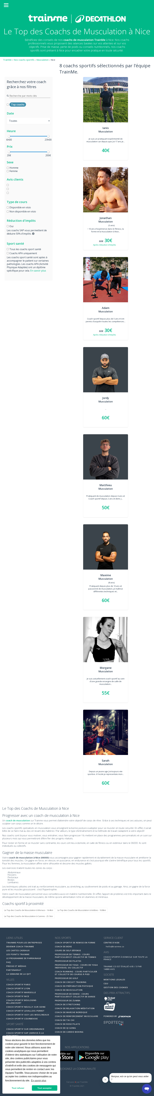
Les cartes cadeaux (18, 950)
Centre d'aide (112, 942)
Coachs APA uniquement (23, 253)
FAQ (8, 962)
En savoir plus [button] (38, 1080)
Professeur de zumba (67, 1000)
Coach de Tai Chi (64, 1020)
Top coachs (17, 104)
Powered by (111, 1016)
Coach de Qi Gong (65, 1028)
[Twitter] (77, 1076)
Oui (11, 226)
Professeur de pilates (68, 961)
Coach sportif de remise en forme (75, 942)
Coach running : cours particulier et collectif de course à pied (76, 973)
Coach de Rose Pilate (67, 1024)
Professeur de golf (66, 978)
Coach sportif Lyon (18, 988)
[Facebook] (71, 1076)
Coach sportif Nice (17, 996)
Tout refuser (18, 1088)
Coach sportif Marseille (21, 992)
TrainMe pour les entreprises (24, 942)
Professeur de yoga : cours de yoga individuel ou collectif (76, 966)
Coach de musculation (69, 990)
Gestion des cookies (116, 987)
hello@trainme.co (114, 946)
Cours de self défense (68, 950)
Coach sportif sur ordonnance (25, 1029)
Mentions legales (114, 979)
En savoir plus (38, 270)
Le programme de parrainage (23, 958)
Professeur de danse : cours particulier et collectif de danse (75, 995)
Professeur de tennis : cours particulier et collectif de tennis (75, 955)
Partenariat (14, 970)
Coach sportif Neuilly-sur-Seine (26, 1006)
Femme (13, 171)
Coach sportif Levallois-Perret (25, 1010)
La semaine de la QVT (18, 974)
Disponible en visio (20, 207)
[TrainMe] (77, 18)
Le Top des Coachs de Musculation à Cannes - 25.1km (28, 916)
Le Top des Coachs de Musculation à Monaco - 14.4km (28, 910)
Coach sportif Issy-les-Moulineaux (27, 1014)
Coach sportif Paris (18, 984)
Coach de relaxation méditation (75, 1008)
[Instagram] (83, 1076)
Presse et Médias (16, 966)
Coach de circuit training (70, 982)
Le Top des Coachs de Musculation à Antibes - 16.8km (81, 910)
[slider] (9, 136)
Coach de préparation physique (74, 986)
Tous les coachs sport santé (25, 249)
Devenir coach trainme (20, 946)
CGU (106, 983)
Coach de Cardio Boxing (69, 1032)
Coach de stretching (67, 1004)
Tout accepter (44, 1088)
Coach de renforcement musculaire (76, 1016)
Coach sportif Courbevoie (22, 1018)
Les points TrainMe (17, 954)
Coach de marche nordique (71, 1012)
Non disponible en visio (22, 211)
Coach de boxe (63, 946)
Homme (13, 167)
